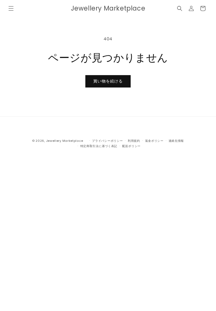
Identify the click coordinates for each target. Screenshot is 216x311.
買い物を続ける (108, 81)
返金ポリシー (154, 141)
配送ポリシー (131, 146)
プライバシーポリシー (107, 141)
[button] (11, 8)
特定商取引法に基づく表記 (98, 146)
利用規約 (134, 141)
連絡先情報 (176, 141)
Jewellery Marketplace (64, 141)
